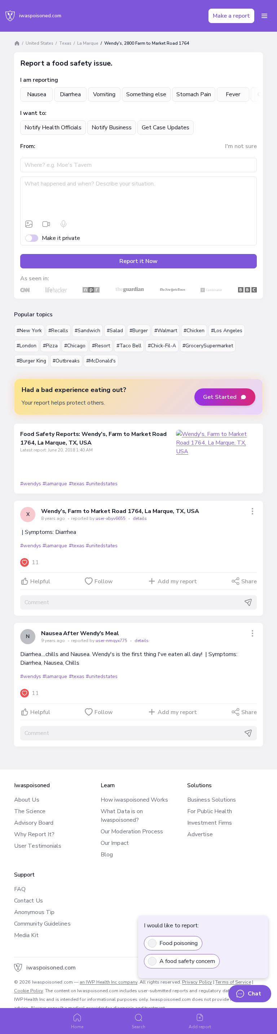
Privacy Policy (197, 982)
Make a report (231, 16)
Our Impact (115, 843)
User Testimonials (37, 846)
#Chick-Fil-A (162, 345)
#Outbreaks (66, 360)
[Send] (248, 602)
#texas (76, 483)
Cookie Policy (28, 991)
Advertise (200, 834)
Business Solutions (211, 800)
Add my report (177, 581)
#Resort (101, 345)
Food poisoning (178, 943)
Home (77, 1027)
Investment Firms (209, 823)
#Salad (115, 330)
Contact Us (28, 901)
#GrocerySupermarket (208, 345)
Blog (107, 855)
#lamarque (55, 483)
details (140, 518)
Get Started (220, 397)
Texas (65, 43)
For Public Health (209, 811)
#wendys (30, 483)
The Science (29, 811)
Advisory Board (33, 823)
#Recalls (58, 330)
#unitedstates (102, 483)
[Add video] (46, 224)
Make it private (61, 238)
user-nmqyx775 (112, 640)
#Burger (138, 330)
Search (138, 1027)
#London (26, 345)
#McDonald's (101, 360)
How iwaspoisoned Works (134, 800)
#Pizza (50, 345)
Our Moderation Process (132, 831)
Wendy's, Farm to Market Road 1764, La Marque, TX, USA (120, 511)
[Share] (252, 511)
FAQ (20, 889)
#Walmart (165, 330)
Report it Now (138, 261)
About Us (26, 800)
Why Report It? (34, 834)
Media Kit (26, 935)
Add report (200, 1027)
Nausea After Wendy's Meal (80, 633)
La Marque (87, 43)
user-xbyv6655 (111, 518)
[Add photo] (29, 224)
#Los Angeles (226, 330)
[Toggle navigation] (264, 16)
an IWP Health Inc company (108, 982)
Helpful (40, 581)
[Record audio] (63, 224)
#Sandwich (87, 330)
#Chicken (194, 330)
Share (249, 581)
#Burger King (31, 360)
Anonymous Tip (34, 912)
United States (39, 43)
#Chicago (74, 345)
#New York (29, 330)
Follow (103, 581)
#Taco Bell (128, 345)
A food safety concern (187, 961)
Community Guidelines (42, 924)
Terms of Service (233, 982)
